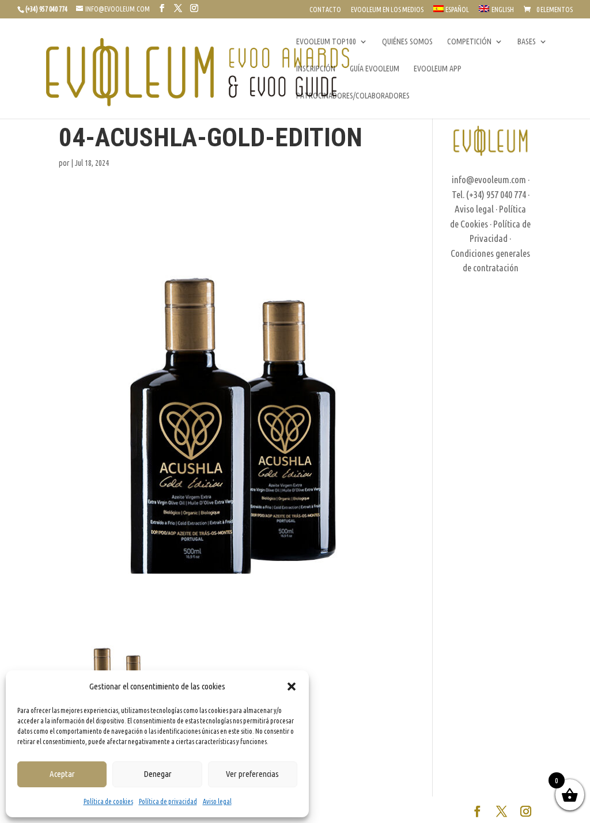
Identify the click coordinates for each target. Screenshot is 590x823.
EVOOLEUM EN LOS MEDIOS (387, 9)
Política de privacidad (168, 801)
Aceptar (62, 774)
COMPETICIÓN (469, 41)
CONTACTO (325, 9)
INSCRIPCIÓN (315, 69)
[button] (291, 686)
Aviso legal (217, 801)
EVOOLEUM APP (438, 69)
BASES (526, 41)
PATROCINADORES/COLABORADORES (353, 96)
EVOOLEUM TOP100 (326, 41)
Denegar (157, 774)
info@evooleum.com (489, 179)
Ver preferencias (252, 774)
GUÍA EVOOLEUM (374, 69)
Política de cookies (108, 801)
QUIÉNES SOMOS (407, 41)
